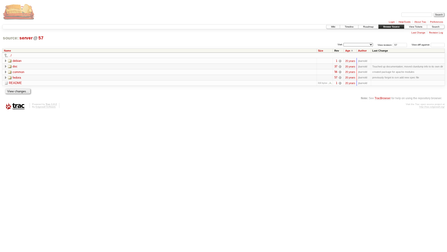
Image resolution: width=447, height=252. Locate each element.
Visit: (340, 44)
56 (335, 72)
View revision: (385, 44)
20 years (350, 61)
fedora (17, 77)
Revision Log (436, 32)
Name (7, 50)
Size (320, 50)
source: (11, 37)
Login (392, 22)
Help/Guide (405, 22)
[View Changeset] (340, 61)
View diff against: (421, 44)
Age (347, 50)
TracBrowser (383, 98)
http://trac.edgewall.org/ (432, 106)
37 (335, 66)
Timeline (349, 26)
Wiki (333, 26)
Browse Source (391, 26)
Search (436, 26)
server (25, 37)
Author (362, 50)
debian (17, 61)
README (15, 83)
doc (15, 66)
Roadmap (368, 26)
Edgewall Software (46, 106)
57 (40, 37)
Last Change (418, 32)
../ (10, 55)
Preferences (436, 22)
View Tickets (415, 26)
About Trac (420, 22)
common (18, 72)
